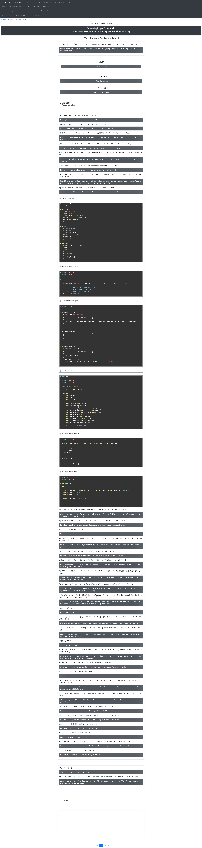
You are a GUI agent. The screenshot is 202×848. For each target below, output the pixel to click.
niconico (32, 2)
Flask (3, 6)
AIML (28, 6)
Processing (9, 15)
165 (105, 845)
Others (42, 11)
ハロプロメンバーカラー (64, 2)
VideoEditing (24, 15)
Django (30, 11)
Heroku (44, 6)
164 (101, 845)
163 (97, 845)
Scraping (15, 6)
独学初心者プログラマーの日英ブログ (12, 2)
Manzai (4, 11)
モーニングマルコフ (42, 2)
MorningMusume (13, 11)
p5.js (24, 6)
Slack (31, 15)
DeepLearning (36, 6)
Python (8, 6)
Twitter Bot (52, 2)
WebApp (36, 11)
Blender (16, 15)
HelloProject (49, 11)
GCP (3, 15)
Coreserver (23, 11)
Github (27, 2)
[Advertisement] (101, 823)
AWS (48, 6)
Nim (20, 6)
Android (36, 15)
